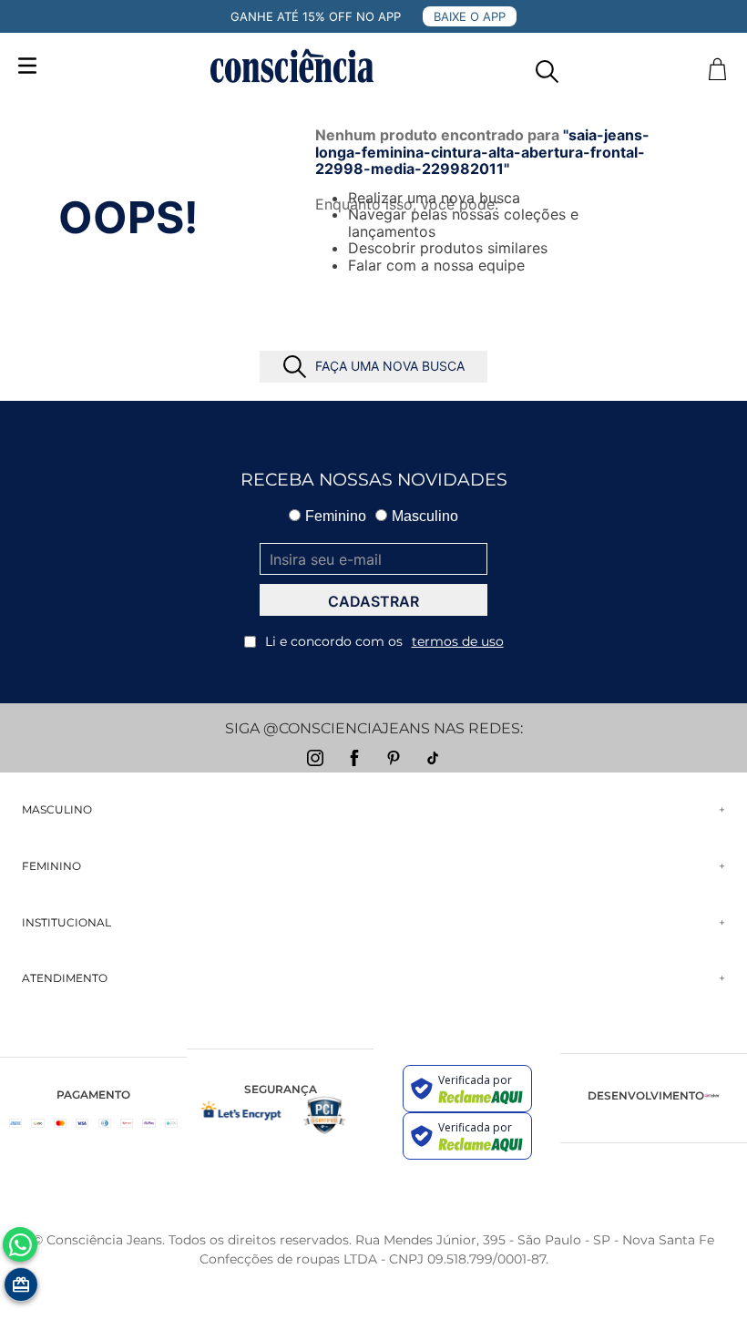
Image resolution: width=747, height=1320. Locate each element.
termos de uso (458, 641)
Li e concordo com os (384, 641)
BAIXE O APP (470, 16)
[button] (547, 67)
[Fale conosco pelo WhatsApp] (20, 1244)
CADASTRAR (373, 601)
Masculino (425, 516)
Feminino (335, 516)
